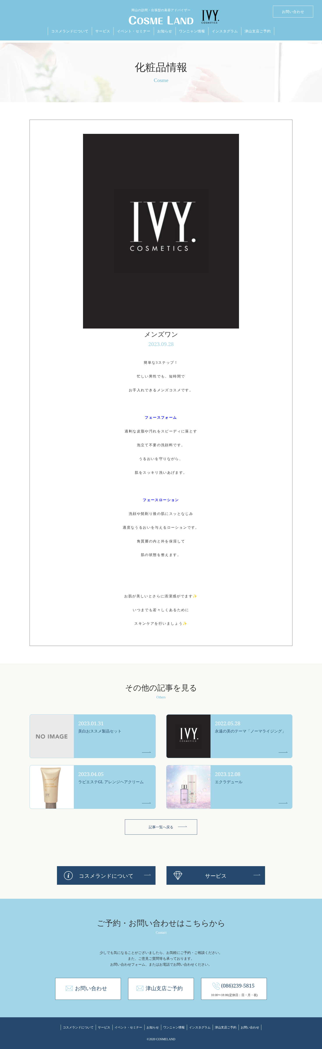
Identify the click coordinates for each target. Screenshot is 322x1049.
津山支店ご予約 (258, 31)
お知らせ (164, 31)
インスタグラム (225, 31)
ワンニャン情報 (192, 31)
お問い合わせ (293, 11)
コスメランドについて (69, 31)
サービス (102, 31)
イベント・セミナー (133, 31)
